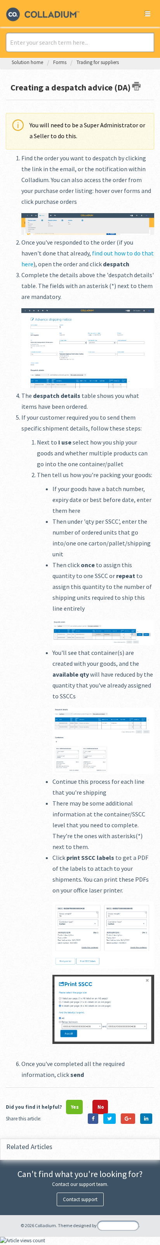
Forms (59, 62)
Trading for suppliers (98, 62)
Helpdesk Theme (118, 1225)
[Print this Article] (136, 86)
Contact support (80, 1199)
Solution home (28, 62)
